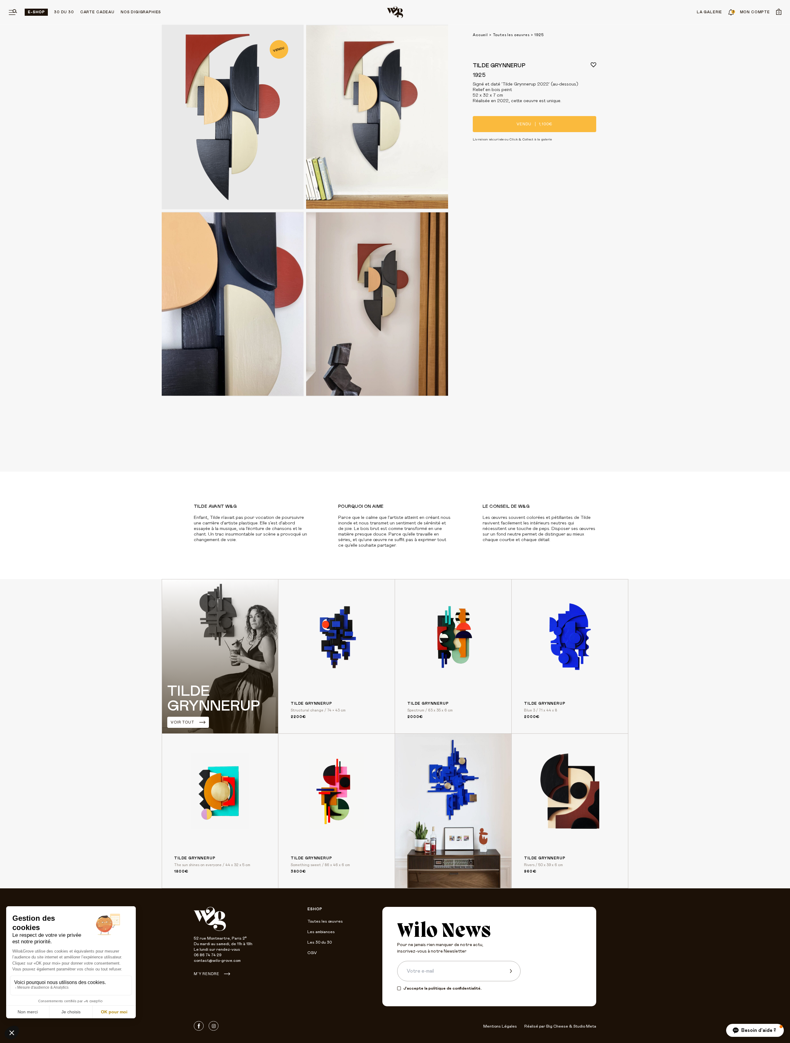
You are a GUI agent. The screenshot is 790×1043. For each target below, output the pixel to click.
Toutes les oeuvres (511, 35)
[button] (755, 1030)
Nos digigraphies (141, 12)
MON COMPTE (755, 12)
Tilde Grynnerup (499, 66)
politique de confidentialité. (454, 989)
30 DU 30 (64, 12)
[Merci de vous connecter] (593, 64)
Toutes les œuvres (325, 922)
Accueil (480, 35)
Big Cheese (557, 1026)
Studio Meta (584, 1026)
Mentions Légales (500, 1026)
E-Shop (36, 12)
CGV (312, 953)
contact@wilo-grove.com (217, 961)
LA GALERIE (709, 12)
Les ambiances (321, 932)
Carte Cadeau (97, 12)
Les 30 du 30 (319, 943)
